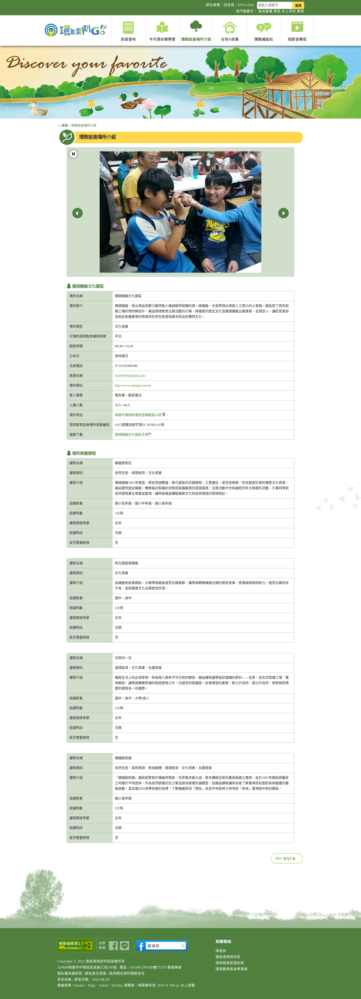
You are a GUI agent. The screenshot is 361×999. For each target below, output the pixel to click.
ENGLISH (246, 5)
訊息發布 (128, 39)
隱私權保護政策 (69, 973)
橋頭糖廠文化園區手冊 (131, 434)
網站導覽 (213, 5)
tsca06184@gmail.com (130, 375)
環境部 (221, 951)
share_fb (113, 945)
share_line (124, 945)
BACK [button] (289, 858)
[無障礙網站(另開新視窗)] (75, 945)
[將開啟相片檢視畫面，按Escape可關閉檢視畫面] (180, 211)
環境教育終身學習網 (232, 969)
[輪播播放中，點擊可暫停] (73, 154)
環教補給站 (263, 39)
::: (204, 5)
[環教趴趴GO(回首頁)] (77, 30)
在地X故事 (230, 39)
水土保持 (289, 11)
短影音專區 (297, 39)
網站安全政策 (95, 973)
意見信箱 (64, 979)
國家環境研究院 (228, 957)
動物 (300, 11)
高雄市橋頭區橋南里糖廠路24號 (138, 415)
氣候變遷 (265, 11)
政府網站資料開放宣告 (127, 973)
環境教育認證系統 (230, 963)
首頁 (65, 125)
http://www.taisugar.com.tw (133, 385)
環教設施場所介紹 (196, 39)
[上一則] (77, 213)
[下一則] (283, 213)
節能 (277, 11)
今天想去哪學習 (162, 39)
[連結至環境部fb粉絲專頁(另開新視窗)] (161, 945)
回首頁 (229, 5)
